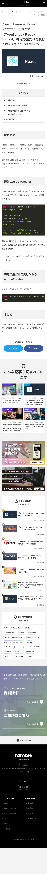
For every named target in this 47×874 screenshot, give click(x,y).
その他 (7, 829)
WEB (6, 818)
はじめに (12, 100)
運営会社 (29, 803)
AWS (6, 824)
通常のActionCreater (17, 105)
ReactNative (20, 24)
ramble (23, 756)
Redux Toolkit (10, 29)
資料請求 (11, 692)
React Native (10, 808)
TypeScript (25, 29)
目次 (20, 92)
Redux (32, 24)
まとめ (11, 119)
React (7, 24)
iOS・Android (10, 813)
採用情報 (29, 808)
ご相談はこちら (16, 715)
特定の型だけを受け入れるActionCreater (19, 112)
